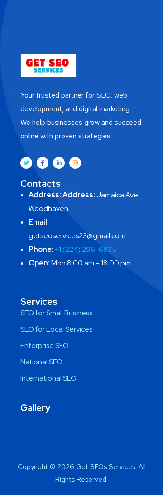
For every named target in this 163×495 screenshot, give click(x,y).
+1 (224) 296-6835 (85, 249)
